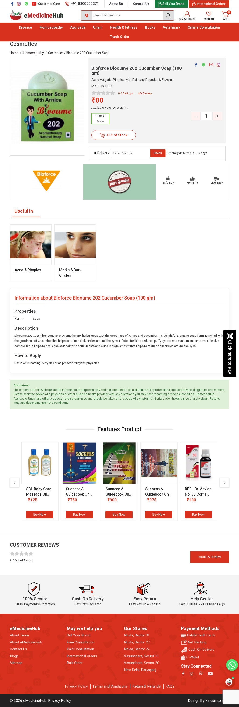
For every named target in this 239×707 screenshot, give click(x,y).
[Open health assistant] (229, 682)
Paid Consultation (80, 649)
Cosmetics (55, 52)
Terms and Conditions (110, 686)
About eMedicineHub (26, 642)
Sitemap (16, 663)
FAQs (169, 686)
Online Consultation (204, 27)
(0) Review (145, 93)
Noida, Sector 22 (137, 649)
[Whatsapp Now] (232, 665)
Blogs (14, 656)
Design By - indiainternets (208, 700)
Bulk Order (75, 663)
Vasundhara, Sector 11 (141, 656)
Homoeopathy (51, 27)
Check (158, 153)
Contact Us (141, 3)
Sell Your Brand (78, 635)
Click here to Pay (230, 357)
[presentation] (14, 482)
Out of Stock (116, 135)
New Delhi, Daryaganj (140, 670)
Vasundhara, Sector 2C (141, 663)
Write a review (209, 557)
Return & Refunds (146, 686)
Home (14, 52)
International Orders (82, 656)
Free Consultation (80, 642)
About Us (116, 3)
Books (150, 27)
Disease (25, 27)
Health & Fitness (123, 27)
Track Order (120, 36)
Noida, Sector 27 (137, 642)
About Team (19, 635)
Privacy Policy (76, 686)
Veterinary (171, 27)
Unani (97, 27)
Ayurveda (77, 27)
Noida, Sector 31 (137, 635)
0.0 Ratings (125, 93)
